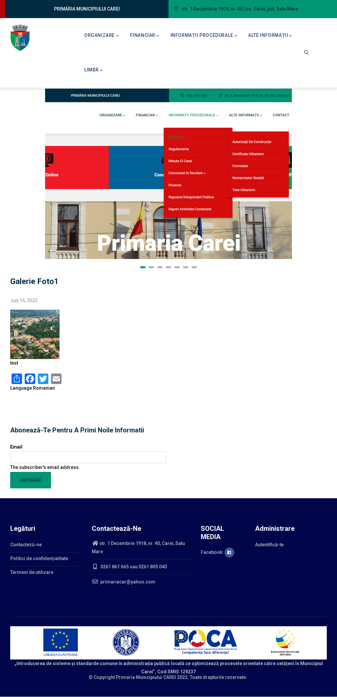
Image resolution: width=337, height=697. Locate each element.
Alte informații (268, 35)
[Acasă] (20, 38)
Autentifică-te (269, 544)
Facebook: (212, 552)
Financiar (142, 35)
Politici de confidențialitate (39, 558)
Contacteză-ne (26, 544)
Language (21, 388)
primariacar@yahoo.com (127, 581)
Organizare (99, 35)
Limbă (91, 69)
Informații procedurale (201, 35)
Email (16, 447)
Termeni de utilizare (31, 572)
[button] (142, 267)
